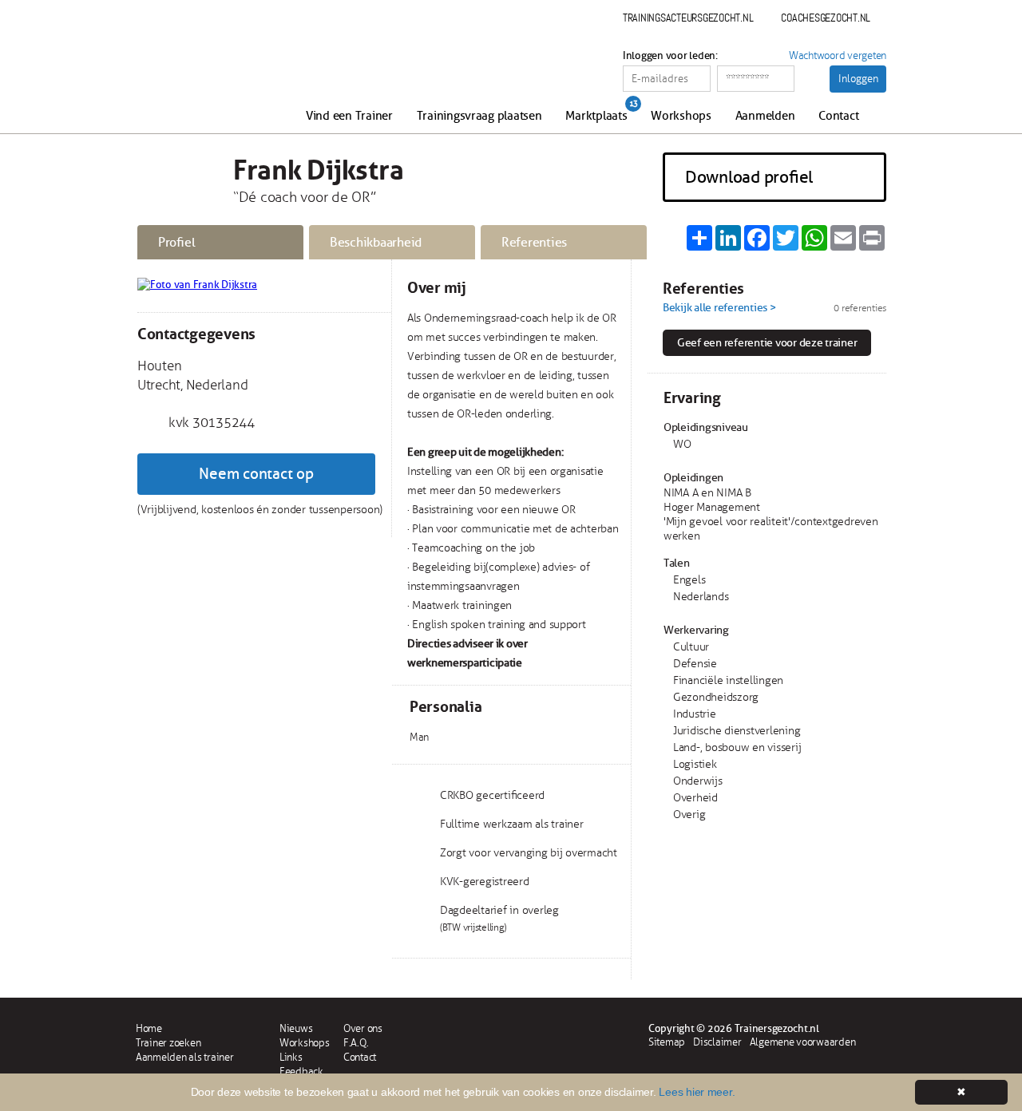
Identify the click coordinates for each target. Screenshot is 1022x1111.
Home (149, 1028)
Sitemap (666, 1042)
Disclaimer (717, 1042)
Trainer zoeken (168, 1043)
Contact (838, 116)
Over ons (362, 1028)
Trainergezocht (221, 73)
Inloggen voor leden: (670, 55)
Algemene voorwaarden (803, 1042)
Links (291, 1057)
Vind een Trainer (349, 116)
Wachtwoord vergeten (837, 55)
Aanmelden (765, 116)
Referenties (534, 243)
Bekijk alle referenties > (719, 307)
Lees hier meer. (697, 1091)
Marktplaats (596, 116)
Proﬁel (176, 243)
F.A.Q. (355, 1043)
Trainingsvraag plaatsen (479, 116)
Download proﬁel (749, 177)
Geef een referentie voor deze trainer (767, 343)
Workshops (681, 116)
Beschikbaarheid (376, 243)
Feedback (301, 1072)
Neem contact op (256, 474)
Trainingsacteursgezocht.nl (688, 17)
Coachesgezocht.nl (825, 17)
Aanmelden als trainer (185, 1057)
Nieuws (295, 1028)
